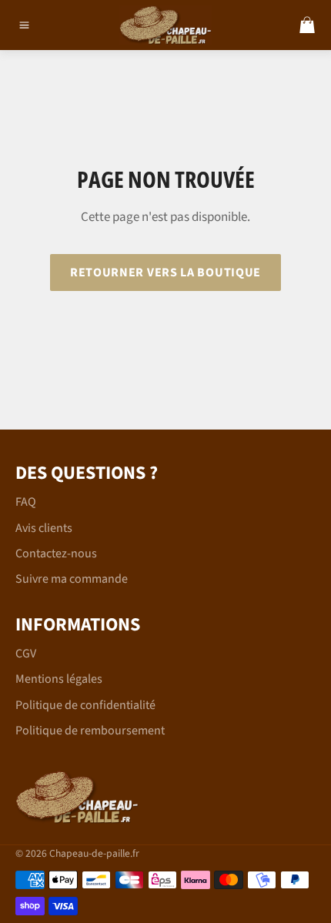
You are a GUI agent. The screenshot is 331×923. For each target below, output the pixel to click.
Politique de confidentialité (85, 705)
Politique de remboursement (90, 730)
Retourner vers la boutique (165, 272)
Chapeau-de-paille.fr (94, 853)
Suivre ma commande (71, 578)
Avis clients (43, 528)
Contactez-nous (56, 553)
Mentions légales (58, 679)
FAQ (25, 501)
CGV (25, 653)
